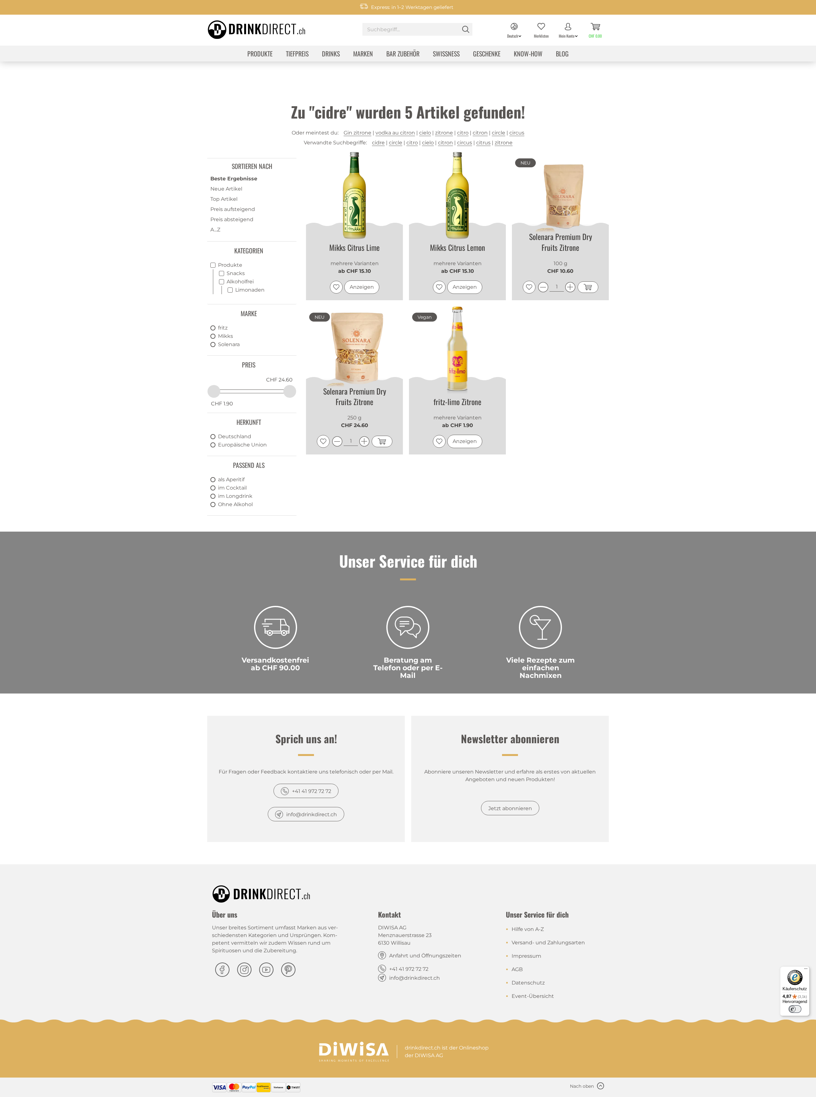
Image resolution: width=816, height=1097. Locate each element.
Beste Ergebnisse (233, 179)
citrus (483, 143)
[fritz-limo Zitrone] (457, 350)
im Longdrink (235, 496)
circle (498, 133)
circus (516, 133)
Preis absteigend (231, 219)
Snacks (236, 273)
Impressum (526, 956)
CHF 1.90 (222, 404)
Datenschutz (528, 983)
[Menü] (806, 970)
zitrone (444, 133)
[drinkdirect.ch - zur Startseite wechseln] (248, 28)
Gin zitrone (357, 133)
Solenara (229, 344)
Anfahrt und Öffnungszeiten (425, 956)
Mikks (225, 336)
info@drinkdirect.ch (311, 814)
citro (463, 133)
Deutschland (234, 436)
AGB (517, 969)
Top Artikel (223, 199)
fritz (223, 328)
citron (480, 133)
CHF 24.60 (279, 380)
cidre (378, 143)
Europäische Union (242, 445)
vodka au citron (395, 133)
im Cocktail (232, 488)
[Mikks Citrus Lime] (354, 196)
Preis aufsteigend (232, 209)
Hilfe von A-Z (528, 929)
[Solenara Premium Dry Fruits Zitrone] (560, 195)
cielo (425, 133)
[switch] (795, 1009)
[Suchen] (465, 29)
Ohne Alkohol (235, 504)
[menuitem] (417, 30)
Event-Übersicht (533, 996)
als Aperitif (231, 479)
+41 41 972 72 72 (311, 791)
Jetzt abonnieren (510, 808)
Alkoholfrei (240, 282)
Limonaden (250, 290)
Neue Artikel (226, 189)
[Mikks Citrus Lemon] (457, 196)
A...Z (215, 230)
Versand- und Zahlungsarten (548, 943)
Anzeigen (362, 287)
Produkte (230, 265)
